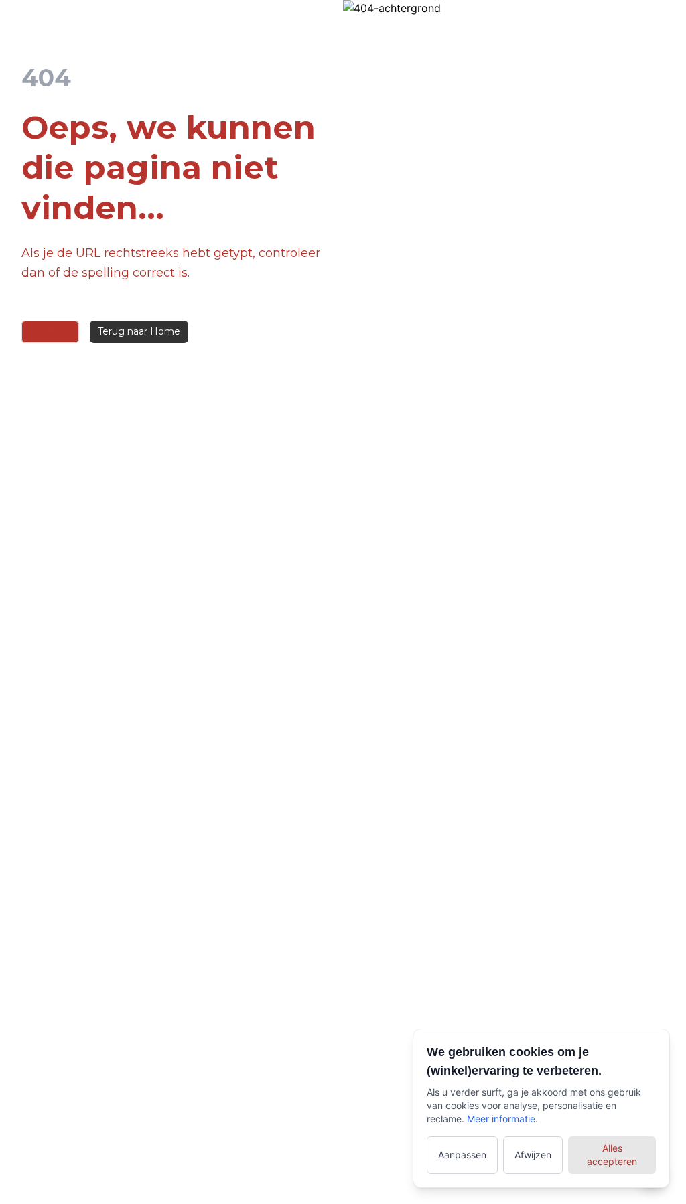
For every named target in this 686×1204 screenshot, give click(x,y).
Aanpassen (462, 1154)
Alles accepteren (612, 1154)
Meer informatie (501, 1118)
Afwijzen (532, 1154)
